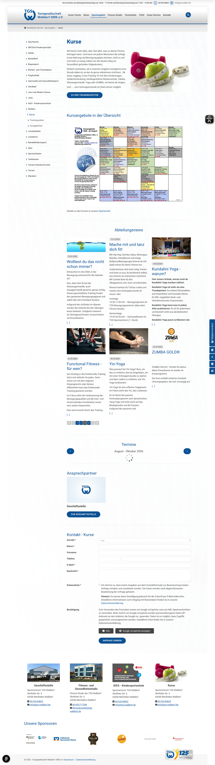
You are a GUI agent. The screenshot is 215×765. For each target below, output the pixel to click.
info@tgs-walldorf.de (183, 3)
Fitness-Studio (115, 15)
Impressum (69, 760)
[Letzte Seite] (97, 423)
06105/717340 (79, 704)
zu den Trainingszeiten (84, 95)
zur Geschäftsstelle (83, 514)
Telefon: (71, 558)
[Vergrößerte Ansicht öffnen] (129, 163)
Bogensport (33, 64)
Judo (30, 98)
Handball (32, 86)
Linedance (33, 137)
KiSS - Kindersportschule (39, 103)
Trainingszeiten (37, 120)
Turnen (31, 170)
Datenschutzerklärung (112, 603)
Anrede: (71, 540)
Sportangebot (98, 15)
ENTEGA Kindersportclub (39, 47)
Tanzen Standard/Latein (39, 165)
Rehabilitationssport (37, 142)
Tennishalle (130, 15)
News (86, 15)
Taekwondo (33, 159)
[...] (68, 322)
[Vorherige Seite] (73, 423)
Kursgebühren (36, 126)
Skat (30, 148)
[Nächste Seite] (93, 423)
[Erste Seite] (69, 423)
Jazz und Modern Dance (39, 92)
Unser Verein (74, 15)
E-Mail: (71, 565)
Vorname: (72, 552)
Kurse (60, 28)
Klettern (31, 109)
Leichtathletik (34, 131)
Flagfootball (33, 75)
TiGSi (141, 15)
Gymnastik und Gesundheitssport (43, 81)
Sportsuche (104, 211)
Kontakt (167, 15)
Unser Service (154, 15)
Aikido (31, 53)
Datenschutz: (74, 585)
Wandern (32, 176)
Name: (71, 546)
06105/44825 (163, 3)
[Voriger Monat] (70, 451)
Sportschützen (34, 153)
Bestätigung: (73, 609)
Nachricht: (72, 571)
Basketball (33, 58)
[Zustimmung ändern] (6, 759)
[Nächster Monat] (187, 451)
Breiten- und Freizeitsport (40, 70)
